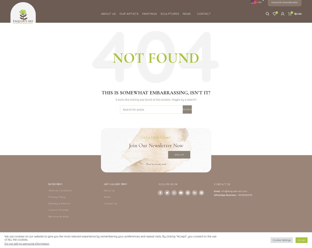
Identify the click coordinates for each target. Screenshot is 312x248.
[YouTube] (181, 193)
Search (187, 109)
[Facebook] (160, 193)
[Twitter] (167, 193)
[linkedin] (194, 193)
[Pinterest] (187, 193)
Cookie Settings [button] (282, 240)
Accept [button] (301, 240)
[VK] (201, 193)
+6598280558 (244, 195)
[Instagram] (174, 193)
